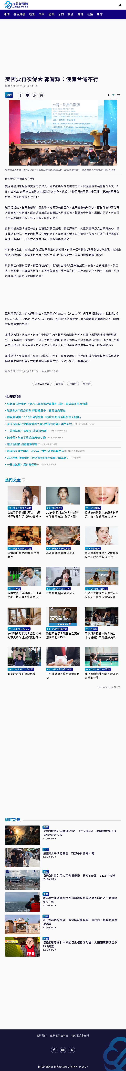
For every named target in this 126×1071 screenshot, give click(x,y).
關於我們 (42, 1035)
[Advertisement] (63, 44)
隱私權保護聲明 (59, 1035)
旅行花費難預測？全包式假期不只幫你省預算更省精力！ (24, 635)
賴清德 (86, 383)
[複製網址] (34, 95)
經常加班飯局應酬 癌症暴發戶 (23, 555)
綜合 (71, 14)
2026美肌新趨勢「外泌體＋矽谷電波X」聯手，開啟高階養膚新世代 (62, 514)
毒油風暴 (19, 14)
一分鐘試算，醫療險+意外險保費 (27, 431)
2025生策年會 (42, 383)
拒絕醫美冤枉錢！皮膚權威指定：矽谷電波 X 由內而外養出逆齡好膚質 (101, 555)
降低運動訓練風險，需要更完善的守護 (101, 676)
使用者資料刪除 (80, 1035)
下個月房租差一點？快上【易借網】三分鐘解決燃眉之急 (101, 635)
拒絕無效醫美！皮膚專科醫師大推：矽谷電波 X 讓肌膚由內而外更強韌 (101, 514)
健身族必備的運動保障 (22, 674)
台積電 (59, 383)
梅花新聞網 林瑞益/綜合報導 (19, 178)
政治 (32, 14)
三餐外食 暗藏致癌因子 (60, 593)
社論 (90, 14)
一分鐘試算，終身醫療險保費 (63, 676)
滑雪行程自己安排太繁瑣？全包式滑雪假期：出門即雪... (40, 424)
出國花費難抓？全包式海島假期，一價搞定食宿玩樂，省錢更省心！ (101, 595)
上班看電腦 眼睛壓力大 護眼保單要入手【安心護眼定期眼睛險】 (24, 514)
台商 (61, 14)
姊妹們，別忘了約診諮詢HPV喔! (26, 437)
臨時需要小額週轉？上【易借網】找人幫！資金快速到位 (24, 595)
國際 (51, 14)
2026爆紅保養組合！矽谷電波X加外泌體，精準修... (38, 458)
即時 (7, 14)
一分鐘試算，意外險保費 (22, 464)
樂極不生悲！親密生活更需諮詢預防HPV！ (63, 635)
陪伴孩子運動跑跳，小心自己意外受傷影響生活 (35, 451)
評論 (81, 14)
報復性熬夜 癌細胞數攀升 (22, 444)
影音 (100, 14)
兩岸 (42, 14)
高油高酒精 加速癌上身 (60, 553)
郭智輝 (73, 383)
